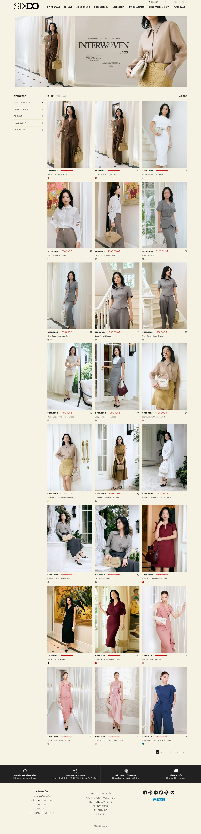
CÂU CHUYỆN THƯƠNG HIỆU (100, 798)
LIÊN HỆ (100, 814)
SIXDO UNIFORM (101, 7)
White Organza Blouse (57, 255)
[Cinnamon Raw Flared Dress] (117, 457)
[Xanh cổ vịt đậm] (143, 744)
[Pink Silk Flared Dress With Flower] (117, 700)
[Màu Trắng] (143, 501)
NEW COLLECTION (136, 7)
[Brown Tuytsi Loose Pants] (117, 134)
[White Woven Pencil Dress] (164, 134)
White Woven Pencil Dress (153, 174)
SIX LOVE (68, 7)
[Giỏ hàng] (183, 2)
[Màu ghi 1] (145, 258)
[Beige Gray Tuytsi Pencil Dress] (69, 376)
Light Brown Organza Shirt (153, 417)
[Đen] (48, 663)
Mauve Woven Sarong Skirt (59, 740)
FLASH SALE (179, 7)
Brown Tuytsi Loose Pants (106, 174)
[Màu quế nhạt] (96, 501)
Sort (183, 96)
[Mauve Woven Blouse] (164, 619)
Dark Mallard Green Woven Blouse (157, 740)
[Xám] (96, 259)
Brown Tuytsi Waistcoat (57, 174)
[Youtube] (155, 792)
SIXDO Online (83, 7)
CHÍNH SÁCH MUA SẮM (100, 794)
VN (166, 2)
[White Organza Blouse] (69, 215)
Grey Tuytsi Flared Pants (105, 255)
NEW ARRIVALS (53, 7)
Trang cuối (180, 752)
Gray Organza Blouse (104, 578)
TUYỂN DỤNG (100, 810)
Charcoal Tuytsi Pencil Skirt (59, 578)
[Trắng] (143, 178)
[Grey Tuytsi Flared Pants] (117, 215)
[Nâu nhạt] (143, 420)
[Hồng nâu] (143, 663)
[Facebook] (145, 792)
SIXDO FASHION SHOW (159, 7)
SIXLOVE (18, 116)
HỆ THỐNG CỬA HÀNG (100, 802)
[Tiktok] (161, 792)
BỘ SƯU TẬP (42, 809)
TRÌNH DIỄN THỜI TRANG (42, 813)
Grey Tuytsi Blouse (103, 336)
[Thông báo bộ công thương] (159, 799)
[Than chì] (48, 582)
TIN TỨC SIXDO (100, 806)
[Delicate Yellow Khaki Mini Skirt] (69, 457)
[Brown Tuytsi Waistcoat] (69, 134)
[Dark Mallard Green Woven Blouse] (164, 700)
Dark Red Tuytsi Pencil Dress (107, 659)
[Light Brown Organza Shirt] (164, 376)
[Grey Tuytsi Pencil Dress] (117, 376)
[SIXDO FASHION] (26, 6)
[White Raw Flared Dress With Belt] (164, 457)
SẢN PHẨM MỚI (42, 796)
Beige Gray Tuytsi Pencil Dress (60, 417)
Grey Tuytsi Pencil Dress (105, 417)
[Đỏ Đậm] (143, 582)
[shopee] (166, 792)
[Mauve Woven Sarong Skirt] (69, 700)
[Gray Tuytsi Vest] (164, 215)
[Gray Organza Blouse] (117, 538)
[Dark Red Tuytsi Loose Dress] (164, 538)
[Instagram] (150, 792)
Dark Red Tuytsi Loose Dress (154, 578)
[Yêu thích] (91, 170)
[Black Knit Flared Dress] (69, 619)
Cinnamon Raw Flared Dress (107, 498)
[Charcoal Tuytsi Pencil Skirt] (69, 538)
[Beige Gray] (48, 420)
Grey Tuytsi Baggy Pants (152, 336)
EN (175, 2)
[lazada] (172, 792)
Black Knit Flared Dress (57, 659)
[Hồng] (96, 744)
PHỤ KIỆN (42, 804)
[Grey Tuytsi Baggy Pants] (164, 295)
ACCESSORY (118, 7)
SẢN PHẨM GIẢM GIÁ (42, 800)
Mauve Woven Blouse (151, 659)
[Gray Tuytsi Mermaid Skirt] (69, 295)
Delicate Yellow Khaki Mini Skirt (60, 498)
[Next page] (171, 752)
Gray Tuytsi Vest (149, 255)
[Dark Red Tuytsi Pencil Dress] (117, 619)
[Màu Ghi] (143, 259)
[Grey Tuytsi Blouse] (117, 295)
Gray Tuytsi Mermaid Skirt (58, 336)
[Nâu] (48, 178)
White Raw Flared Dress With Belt (157, 498)
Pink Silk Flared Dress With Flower (110, 740)
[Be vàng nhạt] (48, 501)
